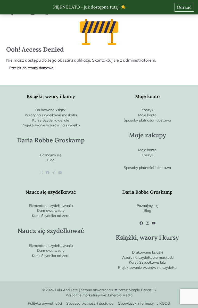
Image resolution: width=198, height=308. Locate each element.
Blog (50, 160)
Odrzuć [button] (184, 7)
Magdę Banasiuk (142, 290)
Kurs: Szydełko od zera (50, 215)
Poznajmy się (51, 155)
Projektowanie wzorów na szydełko (50, 125)
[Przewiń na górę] (194, 295)
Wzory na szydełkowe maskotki (51, 115)
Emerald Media (120, 295)
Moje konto (147, 115)
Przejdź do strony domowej (31, 68)
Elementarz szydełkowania (51, 205)
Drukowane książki (50, 110)
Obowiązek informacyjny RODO (144, 303)
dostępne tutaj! (106, 7)
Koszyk (147, 110)
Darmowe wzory (50, 210)
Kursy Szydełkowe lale (50, 120)
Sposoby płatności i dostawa (147, 120)
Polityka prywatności (45, 303)
